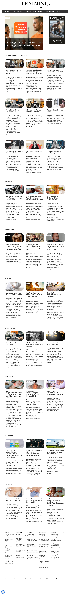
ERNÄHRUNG (50, 11)
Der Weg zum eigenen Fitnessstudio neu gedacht (13, 71)
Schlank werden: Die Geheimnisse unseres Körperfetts (55, 559)
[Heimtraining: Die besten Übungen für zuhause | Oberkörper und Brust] (35, 237)
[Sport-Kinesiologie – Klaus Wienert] (14, 103)
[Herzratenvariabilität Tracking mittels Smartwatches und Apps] (35, 189)
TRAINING (7, 11)
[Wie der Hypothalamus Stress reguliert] (55, 336)
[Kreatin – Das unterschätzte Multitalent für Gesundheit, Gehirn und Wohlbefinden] (14, 443)
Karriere (7, 17)
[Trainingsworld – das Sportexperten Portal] (35, 4)
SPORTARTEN (18, 11)
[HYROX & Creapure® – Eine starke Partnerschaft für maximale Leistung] (35, 443)
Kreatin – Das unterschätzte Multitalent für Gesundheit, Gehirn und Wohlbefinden (14, 454)
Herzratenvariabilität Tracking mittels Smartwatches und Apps (34, 197)
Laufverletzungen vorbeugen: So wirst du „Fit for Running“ (34, 294)
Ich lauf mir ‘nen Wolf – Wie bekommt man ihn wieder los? (20, 550)
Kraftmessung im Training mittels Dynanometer (53, 197)
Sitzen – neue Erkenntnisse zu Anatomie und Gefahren (55, 392)
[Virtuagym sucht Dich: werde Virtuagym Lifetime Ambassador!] (35, 63)
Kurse (28, 11)
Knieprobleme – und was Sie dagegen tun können (43, 548)
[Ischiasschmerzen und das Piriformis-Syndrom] (14, 286)
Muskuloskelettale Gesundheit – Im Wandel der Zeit (34, 344)
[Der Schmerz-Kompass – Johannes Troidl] (14, 144)
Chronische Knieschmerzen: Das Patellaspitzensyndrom (44, 566)
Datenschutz (28, 579)
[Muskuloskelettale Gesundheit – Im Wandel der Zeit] (35, 336)
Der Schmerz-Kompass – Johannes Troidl (14, 152)
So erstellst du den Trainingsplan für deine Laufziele (55, 294)
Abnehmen (53, 532)
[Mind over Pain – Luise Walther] (35, 144)
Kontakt (39, 579)
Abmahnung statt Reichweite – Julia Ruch (55, 71)
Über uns (7, 579)
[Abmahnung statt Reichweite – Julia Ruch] (55, 63)
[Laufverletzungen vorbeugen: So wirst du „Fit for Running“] (35, 286)
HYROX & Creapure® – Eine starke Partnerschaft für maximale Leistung (34, 453)
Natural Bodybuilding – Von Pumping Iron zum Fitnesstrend (14, 197)
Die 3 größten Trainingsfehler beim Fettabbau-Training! (9, 560)
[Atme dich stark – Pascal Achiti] (55, 103)
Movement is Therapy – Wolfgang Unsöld (34, 110)
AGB (47, 579)
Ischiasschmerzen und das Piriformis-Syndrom (14, 293)
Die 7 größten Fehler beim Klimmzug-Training (9, 536)
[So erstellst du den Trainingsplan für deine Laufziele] (55, 286)
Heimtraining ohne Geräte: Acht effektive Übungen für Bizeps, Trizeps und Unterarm (14, 247)
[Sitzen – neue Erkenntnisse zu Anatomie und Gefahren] (55, 384)
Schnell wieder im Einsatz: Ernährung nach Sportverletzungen (32, 540)
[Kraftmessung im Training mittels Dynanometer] (55, 189)
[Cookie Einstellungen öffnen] (3, 593)
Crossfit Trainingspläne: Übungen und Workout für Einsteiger (8, 548)
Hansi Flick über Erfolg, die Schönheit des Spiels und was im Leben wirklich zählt (55, 247)
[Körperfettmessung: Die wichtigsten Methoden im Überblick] (35, 492)
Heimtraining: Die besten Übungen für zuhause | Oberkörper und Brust (34, 247)
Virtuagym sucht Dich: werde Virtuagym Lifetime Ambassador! (34, 71)
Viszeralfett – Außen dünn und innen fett (13, 499)
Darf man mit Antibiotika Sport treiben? (42, 536)
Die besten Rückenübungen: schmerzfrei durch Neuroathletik (32, 393)
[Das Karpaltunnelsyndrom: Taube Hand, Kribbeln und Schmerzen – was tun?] (14, 384)
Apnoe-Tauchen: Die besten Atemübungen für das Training (20, 545)
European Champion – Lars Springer (54, 152)
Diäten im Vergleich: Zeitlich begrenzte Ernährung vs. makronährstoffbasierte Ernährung (55, 502)
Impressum (17, 579)
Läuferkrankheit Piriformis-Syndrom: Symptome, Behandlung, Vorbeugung (43, 554)
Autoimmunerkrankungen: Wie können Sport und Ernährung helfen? (32, 554)
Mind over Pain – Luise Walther (34, 152)
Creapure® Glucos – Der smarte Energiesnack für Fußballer (55, 452)
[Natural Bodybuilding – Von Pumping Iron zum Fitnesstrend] (14, 189)
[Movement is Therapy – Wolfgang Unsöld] (35, 103)
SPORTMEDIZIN (37, 11)
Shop (59, 11)
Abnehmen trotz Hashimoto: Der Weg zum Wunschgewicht (55, 536)
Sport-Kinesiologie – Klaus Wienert (13, 110)
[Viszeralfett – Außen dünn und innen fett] (14, 492)
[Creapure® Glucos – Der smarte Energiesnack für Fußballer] (55, 443)
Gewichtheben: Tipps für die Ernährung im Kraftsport (32, 559)
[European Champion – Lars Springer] (55, 144)
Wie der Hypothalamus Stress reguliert (55, 343)
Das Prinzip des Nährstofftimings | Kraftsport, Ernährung (31, 545)
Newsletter (56, 579)
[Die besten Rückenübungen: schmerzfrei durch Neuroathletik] (35, 384)
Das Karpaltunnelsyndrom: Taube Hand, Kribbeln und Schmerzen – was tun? (14, 394)
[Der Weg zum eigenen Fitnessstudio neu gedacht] (14, 63)
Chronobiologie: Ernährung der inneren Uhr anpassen (32, 536)
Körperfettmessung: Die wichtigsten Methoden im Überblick (34, 500)
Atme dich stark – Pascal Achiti (55, 110)
